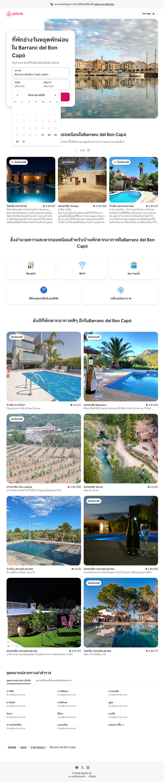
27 (42, 134)
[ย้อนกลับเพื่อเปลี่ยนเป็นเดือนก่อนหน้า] (18, 95)
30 (17, 141)
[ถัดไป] (88, 150)
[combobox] (41, 74)
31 (24, 141)
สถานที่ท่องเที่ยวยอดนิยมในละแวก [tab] (53, 680)
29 (55, 134)
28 (49, 134)
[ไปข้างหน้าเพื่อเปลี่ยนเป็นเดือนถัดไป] (55, 95)
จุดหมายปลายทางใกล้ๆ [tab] (19, 680)
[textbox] (26, 86)
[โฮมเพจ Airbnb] (15, 13)
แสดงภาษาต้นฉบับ (104, 4)
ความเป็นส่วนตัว (77, 776)
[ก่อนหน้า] (76, 150)
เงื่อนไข (92, 776)
